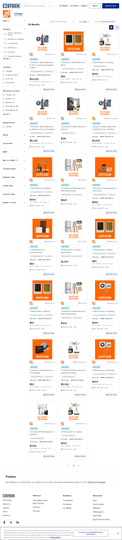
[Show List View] (117, 27)
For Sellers (74, 6)
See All (6, 59)
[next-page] (78, 465)
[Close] (118, 533)
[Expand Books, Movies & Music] (4, 34)
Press (5, 511)
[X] (11, 522)
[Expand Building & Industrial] (4, 39)
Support (84, 6)
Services (36, 511)
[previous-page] (68, 465)
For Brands (67, 504)
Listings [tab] (18, 13)
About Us (7, 504)
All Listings (7, 500)
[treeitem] (13, 34)
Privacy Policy (55, 537)
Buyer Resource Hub (101, 519)
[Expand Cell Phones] (4, 43)
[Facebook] (4, 522)
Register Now (110, 6)
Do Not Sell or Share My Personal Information (91, 533)
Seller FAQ (97, 516)
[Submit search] (50, 5)
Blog (95, 500)
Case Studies (98, 504)
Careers (6, 508)
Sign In (95, 6)
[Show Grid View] (111, 27)
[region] (61, 533)
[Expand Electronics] (4, 48)
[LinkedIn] (17, 522)
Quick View (49, 89)
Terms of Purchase (96, 482)
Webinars (96, 508)
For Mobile (67, 508)
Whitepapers (98, 512)
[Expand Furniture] (4, 52)
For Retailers (68, 500)
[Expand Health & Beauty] (4, 56)
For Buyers (63, 6)
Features (36, 507)
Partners (6, 515)
